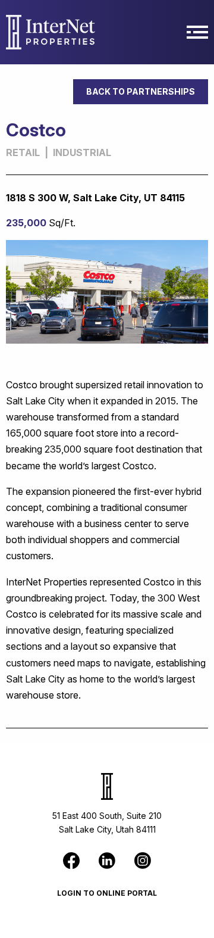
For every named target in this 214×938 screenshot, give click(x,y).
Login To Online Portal (107, 893)
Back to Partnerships (140, 91)
